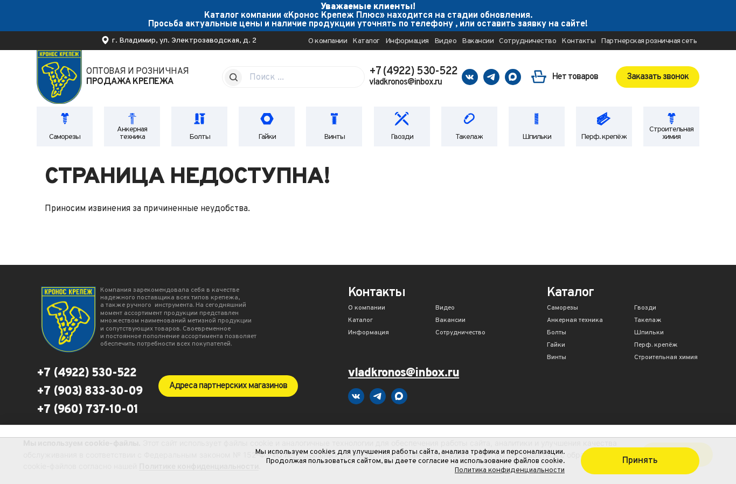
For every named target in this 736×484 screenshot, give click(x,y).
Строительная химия (671, 133)
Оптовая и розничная (137, 77)
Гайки (267, 137)
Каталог (366, 41)
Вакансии (478, 41)
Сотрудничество (527, 41)
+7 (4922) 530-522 (413, 71)
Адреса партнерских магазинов (228, 386)
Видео (445, 41)
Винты (334, 137)
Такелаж (469, 137)
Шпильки (536, 137)
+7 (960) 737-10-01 (87, 410)
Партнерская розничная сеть (649, 41)
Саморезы (64, 137)
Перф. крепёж (604, 137)
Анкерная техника (132, 133)
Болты (199, 137)
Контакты (578, 41)
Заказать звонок (658, 77)
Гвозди (402, 137)
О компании (327, 41)
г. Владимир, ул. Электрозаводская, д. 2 (184, 40)
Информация (407, 41)
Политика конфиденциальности (510, 470)
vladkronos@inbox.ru (405, 82)
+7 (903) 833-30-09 (89, 391)
